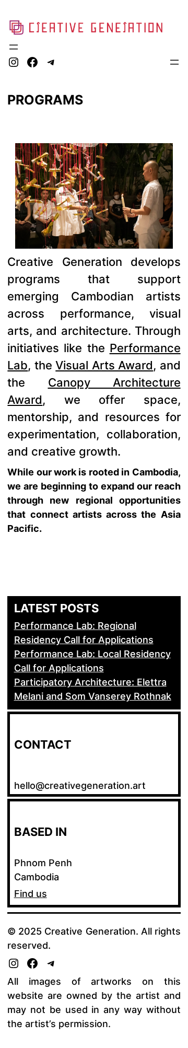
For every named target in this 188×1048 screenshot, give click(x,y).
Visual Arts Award (104, 365)
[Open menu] (13, 47)
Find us (30, 893)
